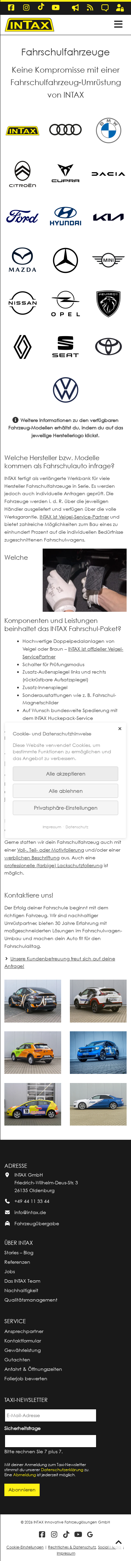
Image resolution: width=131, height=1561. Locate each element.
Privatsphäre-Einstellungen (65, 808)
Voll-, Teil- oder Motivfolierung (50, 850)
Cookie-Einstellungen (25, 1547)
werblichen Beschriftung (31, 857)
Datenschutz (77, 827)
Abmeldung (24, 1474)
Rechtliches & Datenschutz (72, 1547)
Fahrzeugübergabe (36, 1223)
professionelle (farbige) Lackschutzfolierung (53, 865)
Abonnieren (22, 1489)
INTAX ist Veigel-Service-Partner (74, 517)
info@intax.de (30, 1212)
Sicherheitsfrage (23, 1428)
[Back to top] (118, 1542)
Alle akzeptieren (65, 774)
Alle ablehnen (66, 791)
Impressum (66, 1553)
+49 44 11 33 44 (31, 1201)
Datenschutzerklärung (62, 1469)
